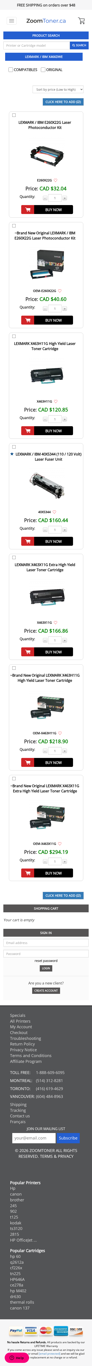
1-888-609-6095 (50, 1072)
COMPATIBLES (25, 69)
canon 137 (19, 1308)
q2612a (17, 1262)
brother (17, 1199)
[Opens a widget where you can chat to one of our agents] (16, 1358)
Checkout (18, 1032)
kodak (15, 1222)
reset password (46, 961)
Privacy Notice (23, 1049)
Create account (46, 991)
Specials (17, 1015)
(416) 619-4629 (49, 1088)
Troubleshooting (25, 1038)
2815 (14, 1234)
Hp (12, 1188)
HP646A (17, 1279)
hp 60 (15, 1256)
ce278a (16, 1285)
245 (13, 1205)
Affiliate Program (26, 1061)
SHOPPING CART (46, 908)
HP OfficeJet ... (23, 1240)
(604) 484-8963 (49, 1096)
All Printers (20, 1021)
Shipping (18, 1104)
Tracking (18, 1110)
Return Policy (22, 1044)
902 (13, 1211)
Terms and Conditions (31, 1055)
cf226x (16, 1267)
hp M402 (18, 1290)
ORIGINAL (53, 69)
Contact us (20, 1115)
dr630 (15, 1296)
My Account (21, 1026)
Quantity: (27, 196)
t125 (14, 1217)
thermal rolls (22, 1302)
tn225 (15, 1273)
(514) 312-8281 (49, 1080)
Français (18, 1121)
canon (16, 1194)
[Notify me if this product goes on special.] (55, 180)
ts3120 (16, 1228)
